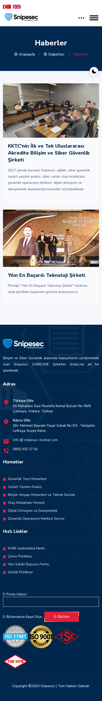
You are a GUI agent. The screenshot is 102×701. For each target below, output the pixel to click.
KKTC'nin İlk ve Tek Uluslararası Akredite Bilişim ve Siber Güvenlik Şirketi (49, 153)
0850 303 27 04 (25, 449)
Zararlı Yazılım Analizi (25, 486)
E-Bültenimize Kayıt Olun (22, 616)
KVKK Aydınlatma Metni (26, 548)
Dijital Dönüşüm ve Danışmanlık (32, 510)
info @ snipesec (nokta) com (35, 440)
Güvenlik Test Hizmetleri (27, 479)
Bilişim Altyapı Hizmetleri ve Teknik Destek (41, 494)
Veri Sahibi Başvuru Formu (28, 564)
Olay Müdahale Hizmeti (26, 502)
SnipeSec (55, 54)
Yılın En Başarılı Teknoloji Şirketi (46, 275)
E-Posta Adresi (14, 594)
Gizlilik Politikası (20, 572)
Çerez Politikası (20, 556)
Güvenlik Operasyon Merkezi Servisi (36, 518)
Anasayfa (26, 54)
